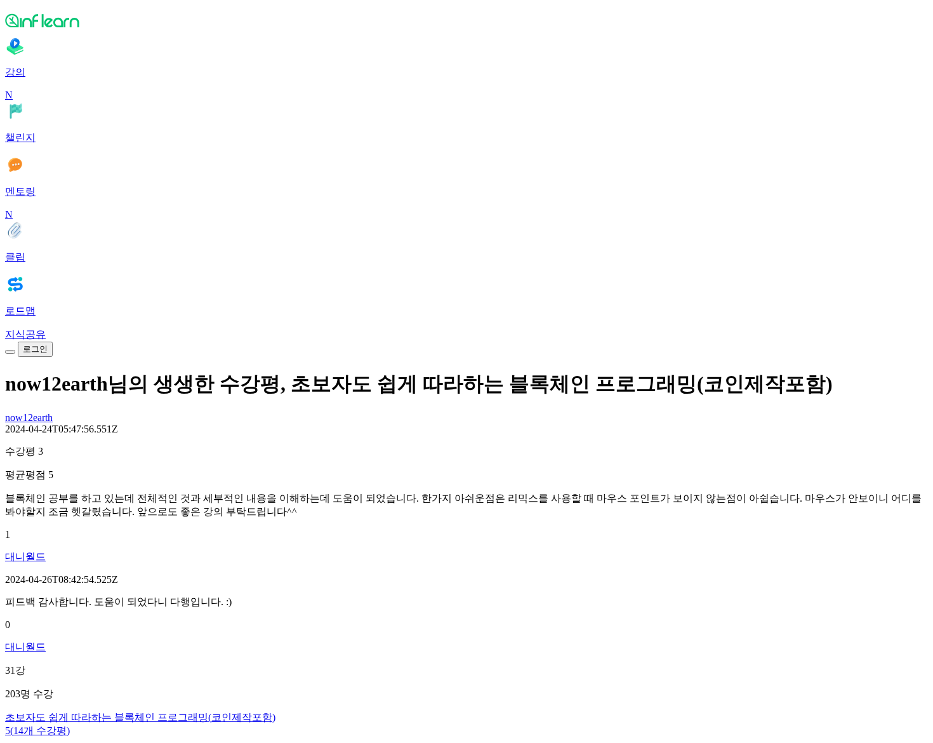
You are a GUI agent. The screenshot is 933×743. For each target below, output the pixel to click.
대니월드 (25, 556)
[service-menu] (10, 352)
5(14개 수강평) (37, 730)
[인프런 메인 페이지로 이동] (466, 20)
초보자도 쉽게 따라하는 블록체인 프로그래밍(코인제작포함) (140, 717)
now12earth (29, 417)
